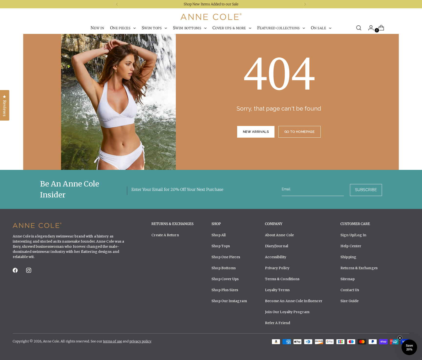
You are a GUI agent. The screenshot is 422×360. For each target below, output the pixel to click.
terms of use (112, 341)
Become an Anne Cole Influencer (294, 301)
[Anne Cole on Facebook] (16, 272)
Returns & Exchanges (359, 268)
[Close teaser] (400, 338)
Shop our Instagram (229, 301)
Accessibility (275, 257)
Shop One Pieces (225, 257)
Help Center (350, 246)
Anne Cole (51, 341)
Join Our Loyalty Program (287, 312)
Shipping (348, 257)
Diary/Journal (276, 246)
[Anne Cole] (211, 16)
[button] (409, 347)
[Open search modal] (359, 28)
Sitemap (347, 279)
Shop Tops (220, 246)
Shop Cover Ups (225, 279)
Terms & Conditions (282, 279)
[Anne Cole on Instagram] (29, 272)
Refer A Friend (277, 323)
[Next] (305, 4)
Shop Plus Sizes (224, 290)
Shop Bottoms (223, 268)
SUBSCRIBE (366, 189)
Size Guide (349, 301)
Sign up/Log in (353, 235)
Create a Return (165, 235)
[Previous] (117, 4)
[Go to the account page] (369, 28)
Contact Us (349, 290)
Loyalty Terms (277, 290)
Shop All (218, 235)
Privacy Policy (277, 268)
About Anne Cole (279, 235)
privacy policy (140, 341)
